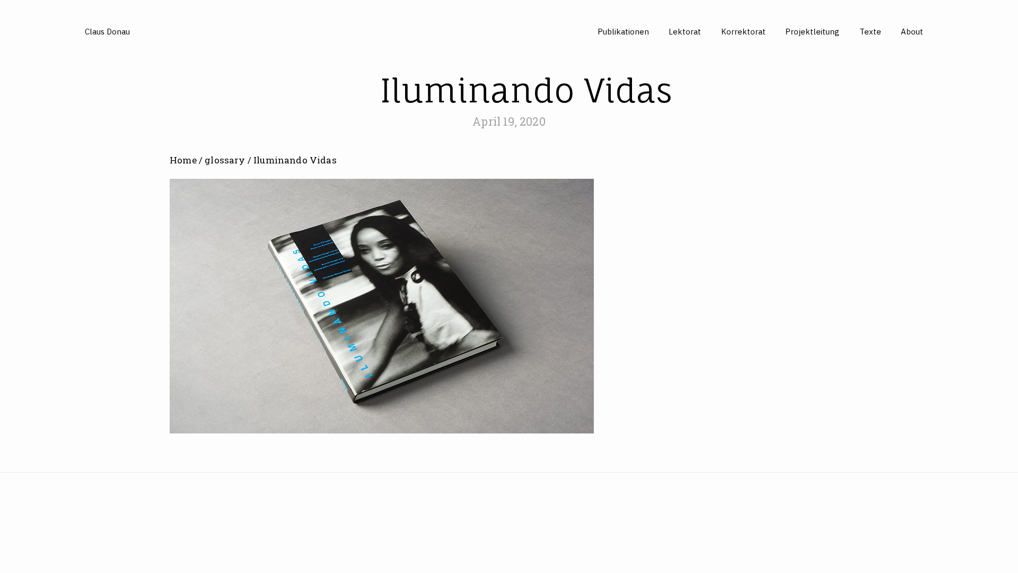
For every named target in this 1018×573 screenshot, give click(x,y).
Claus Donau (107, 32)
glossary (225, 160)
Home (183, 160)
